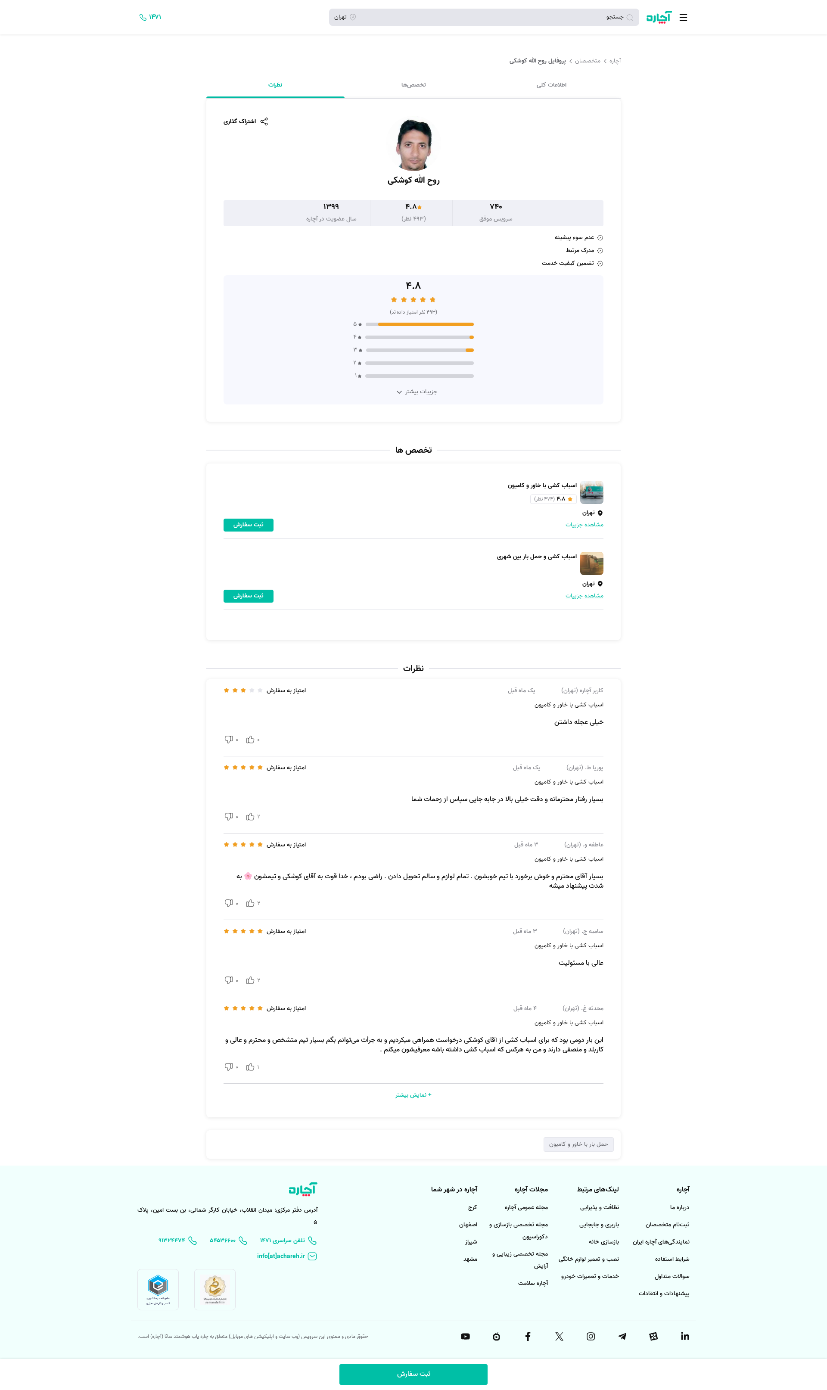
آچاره (615, 60)
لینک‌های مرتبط (598, 1189)
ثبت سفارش (413, 1374)
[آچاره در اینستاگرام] (590, 1336)
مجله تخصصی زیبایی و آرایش (520, 1260)
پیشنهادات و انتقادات (664, 1294)
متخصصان (587, 60)
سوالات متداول (672, 1276)
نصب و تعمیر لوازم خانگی (589, 1259)
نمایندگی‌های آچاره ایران (661, 1242)
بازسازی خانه (604, 1242)
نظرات (275, 85)
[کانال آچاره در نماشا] (496, 1336)
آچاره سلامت (533, 1283)
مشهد (470, 1259)
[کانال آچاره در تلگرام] (621, 1336)
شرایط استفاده (672, 1259)
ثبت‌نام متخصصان (668, 1225)
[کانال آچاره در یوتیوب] (465, 1336)
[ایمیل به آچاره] (287, 1256)
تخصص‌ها (413, 85)
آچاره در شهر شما (454, 1189)
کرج (472, 1208)
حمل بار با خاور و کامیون (578, 1144)
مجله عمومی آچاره (526, 1208)
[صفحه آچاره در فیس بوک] (527, 1336)
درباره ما (680, 1208)
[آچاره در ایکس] (558, 1336)
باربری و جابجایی (599, 1225)
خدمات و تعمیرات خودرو (590, 1276)
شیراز (471, 1242)
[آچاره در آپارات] (653, 1336)
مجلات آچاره (531, 1189)
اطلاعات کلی (551, 85)
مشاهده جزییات (584, 525)
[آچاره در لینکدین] (684, 1336)
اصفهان (468, 1225)
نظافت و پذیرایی (599, 1208)
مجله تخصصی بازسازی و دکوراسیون (518, 1231)
